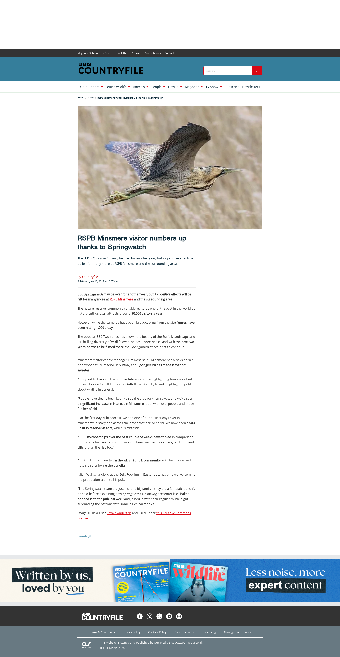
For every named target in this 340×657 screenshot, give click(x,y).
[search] (257, 70)
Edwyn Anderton (119, 513)
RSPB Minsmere (126, 263)
